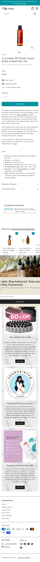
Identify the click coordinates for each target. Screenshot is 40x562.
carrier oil (20, 131)
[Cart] (32, 8)
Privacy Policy (6, 510)
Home (3, 54)
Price (3, 71)
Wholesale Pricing (8, 189)
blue (15, 144)
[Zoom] (32, 47)
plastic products (22, 115)
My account (5, 518)
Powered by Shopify (24, 558)
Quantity (5, 93)
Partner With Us (7, 516)
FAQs (3, 504)
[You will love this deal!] (20, 318)
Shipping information (9, 184)
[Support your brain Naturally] (20, 446)
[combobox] (20, 14)
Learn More (20, 361)
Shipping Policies (7, 507)
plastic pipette (22, 169)
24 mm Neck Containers (23, 229)
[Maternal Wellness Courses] (20, 384)
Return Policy (6, 513)
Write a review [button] (20, 211)
